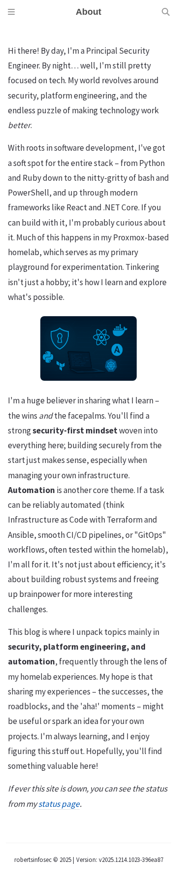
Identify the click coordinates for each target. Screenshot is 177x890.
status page (59, 803)
